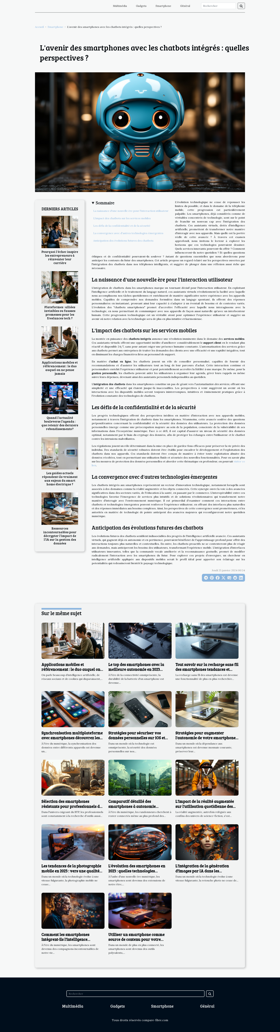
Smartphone (163, 5)
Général (185, 5)
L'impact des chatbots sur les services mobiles (122, 218)
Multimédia (120, 5)
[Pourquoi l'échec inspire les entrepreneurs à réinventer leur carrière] (59, 231)
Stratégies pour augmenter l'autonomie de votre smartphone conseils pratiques (205, 737)
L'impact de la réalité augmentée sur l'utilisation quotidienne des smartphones (204, 806)
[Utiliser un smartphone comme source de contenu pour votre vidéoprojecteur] (139, 910)
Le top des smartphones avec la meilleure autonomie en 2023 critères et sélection (136, 669)
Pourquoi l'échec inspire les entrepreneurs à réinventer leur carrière (59, 257)
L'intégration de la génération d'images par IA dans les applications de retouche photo (203, 870)
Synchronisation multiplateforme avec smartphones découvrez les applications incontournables (72, 737)
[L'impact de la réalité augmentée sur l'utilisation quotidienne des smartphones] (207, 777)
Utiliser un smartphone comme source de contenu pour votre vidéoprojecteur (136, 939)
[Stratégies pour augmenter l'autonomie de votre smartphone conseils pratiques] (207, 709)
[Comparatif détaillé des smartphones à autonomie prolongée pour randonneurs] (139, 777)
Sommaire (105, 202)
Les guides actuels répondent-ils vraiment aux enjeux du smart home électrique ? (60, 478)
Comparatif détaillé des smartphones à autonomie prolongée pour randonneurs (134, 806)
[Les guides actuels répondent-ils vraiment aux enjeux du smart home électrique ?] (59, 453)
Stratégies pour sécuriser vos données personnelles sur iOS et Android (136, 737)
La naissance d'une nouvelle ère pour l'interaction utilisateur (131, 210)
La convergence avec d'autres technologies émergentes (128, 233)
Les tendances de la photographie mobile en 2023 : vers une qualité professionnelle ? (71, 870)
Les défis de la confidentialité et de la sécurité (121, 225)
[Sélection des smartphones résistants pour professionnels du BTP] (73, 777)
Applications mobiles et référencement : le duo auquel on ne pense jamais (60, 367)
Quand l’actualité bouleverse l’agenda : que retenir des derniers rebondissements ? (59, 423)
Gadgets (141, 5)
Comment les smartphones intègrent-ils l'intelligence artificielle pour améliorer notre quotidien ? (70, 942)
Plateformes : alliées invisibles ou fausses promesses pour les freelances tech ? (59, 312)
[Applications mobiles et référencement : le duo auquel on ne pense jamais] (59, 342)
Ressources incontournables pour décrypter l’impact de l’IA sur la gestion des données (59, 535)
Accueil (39, 26)
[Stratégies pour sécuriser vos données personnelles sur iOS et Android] (139, 709)
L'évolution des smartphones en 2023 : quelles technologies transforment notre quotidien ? (136, 870)
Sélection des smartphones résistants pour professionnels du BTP (71, 806)
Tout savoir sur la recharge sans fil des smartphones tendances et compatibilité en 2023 (207, 669)
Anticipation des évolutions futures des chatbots (123, 240)
